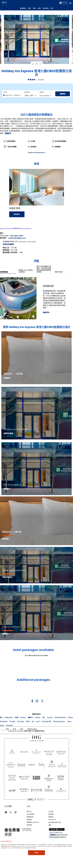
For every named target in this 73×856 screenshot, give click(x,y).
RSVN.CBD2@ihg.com (17, 238)
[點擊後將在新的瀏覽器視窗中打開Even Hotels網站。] (24, 777)
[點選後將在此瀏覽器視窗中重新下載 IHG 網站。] (36, 738)
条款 (10, 846)
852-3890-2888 (16, 236)
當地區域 (46, 8)
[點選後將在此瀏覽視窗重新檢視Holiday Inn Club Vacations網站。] (49, 790)
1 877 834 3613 (27, 830)
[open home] (2, 730)
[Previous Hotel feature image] (33, 63)
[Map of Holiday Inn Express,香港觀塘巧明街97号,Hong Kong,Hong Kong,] (16, 228)
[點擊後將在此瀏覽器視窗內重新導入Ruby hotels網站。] (41, 765)
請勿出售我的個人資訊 (54, 822)
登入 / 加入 (64, 2)
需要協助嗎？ (30, 817)
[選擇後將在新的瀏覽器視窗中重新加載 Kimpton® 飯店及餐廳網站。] (61, 752)
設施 (34, 8)
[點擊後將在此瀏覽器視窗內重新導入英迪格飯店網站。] (11, 765)
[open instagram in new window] (36, 701)
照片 (52, 8)
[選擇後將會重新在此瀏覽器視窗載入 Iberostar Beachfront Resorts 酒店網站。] (62, 765)
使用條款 (29, 819)
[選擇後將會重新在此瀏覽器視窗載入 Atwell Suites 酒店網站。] (24, 790)
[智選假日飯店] (4, 3)
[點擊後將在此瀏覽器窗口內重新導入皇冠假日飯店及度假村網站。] (12, 777)
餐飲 (39, 8)
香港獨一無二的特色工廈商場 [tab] (25, 271)
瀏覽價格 (62, 94)
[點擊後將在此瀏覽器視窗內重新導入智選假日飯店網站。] (36, 777)
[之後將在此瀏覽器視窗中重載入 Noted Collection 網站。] (21, 765)
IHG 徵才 (50, 811)
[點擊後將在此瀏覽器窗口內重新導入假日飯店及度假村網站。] (49, 777)
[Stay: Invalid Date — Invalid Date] (12, 95)
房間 (29, 8)
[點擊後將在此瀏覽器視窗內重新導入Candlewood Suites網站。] (61, 790)
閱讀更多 (8, 133)
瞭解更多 (46, 312)
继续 (36, 852)
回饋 (49, 825)
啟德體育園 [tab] (4, 272)
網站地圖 (29, 825)
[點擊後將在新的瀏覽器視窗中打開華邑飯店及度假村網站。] (52, 765)
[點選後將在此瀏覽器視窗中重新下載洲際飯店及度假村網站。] (36, 752)
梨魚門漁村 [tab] (59, 272)
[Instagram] (15, 812)
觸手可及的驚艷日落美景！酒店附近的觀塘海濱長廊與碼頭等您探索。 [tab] (43, 269)
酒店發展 (50, 814)
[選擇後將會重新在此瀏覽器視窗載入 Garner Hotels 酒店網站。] (61, 777)
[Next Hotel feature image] (40, 63)
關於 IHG (29, 811)
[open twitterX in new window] (41, 701)
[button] (70, 2)
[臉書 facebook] (6, 812)
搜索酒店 (50, 817)
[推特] (10, 812)
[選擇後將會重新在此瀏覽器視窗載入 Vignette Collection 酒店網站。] (49, 751)
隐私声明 (5, 848)
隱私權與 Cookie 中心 (33, 822)
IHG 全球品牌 (30, 814)
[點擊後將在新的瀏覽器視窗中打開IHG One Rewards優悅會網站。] (36, 799)
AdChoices (51, 819)
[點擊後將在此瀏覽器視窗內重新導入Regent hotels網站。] (24, 752)
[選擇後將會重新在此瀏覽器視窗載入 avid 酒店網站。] (12, 790)
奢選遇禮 (23, 8)
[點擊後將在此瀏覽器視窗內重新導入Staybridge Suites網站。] (36, 790)
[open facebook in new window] (31, 701)
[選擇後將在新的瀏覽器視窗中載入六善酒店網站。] (12, 752)
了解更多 (52, 835)
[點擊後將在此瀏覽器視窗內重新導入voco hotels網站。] (31, 765)
